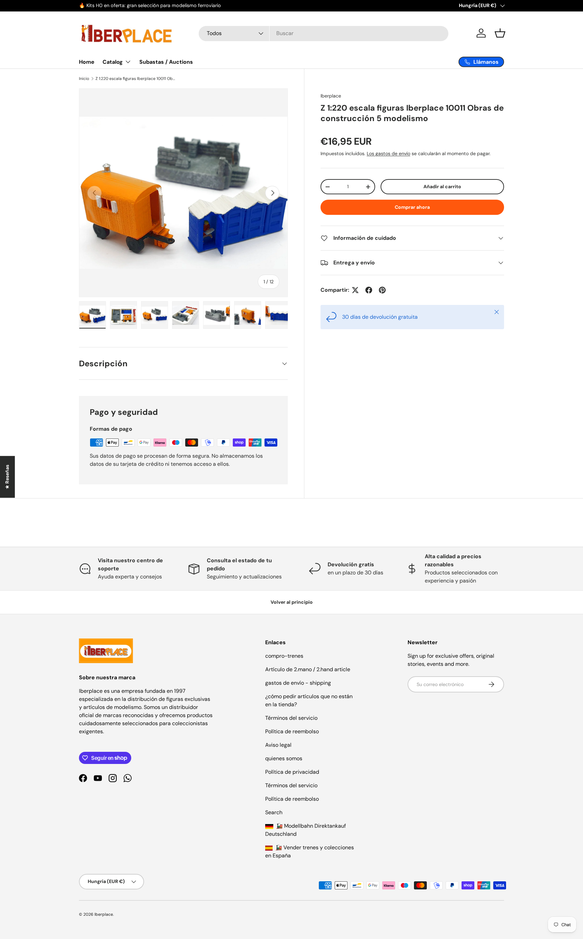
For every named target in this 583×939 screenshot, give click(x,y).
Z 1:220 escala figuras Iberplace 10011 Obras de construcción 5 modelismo (135, 78)
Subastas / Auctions (166, 61)
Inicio (84, 78)
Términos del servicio (291, 717)
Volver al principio (292, 602)
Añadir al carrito (442, 186)
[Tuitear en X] (355, 290)
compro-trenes (284, 655)
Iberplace (331, 96)
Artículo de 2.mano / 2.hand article (307, 669)
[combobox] (323, 33)
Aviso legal (278, 744)
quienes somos (283, 758)
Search (273, 812)
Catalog (113, 61)
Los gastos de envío (388, 153)
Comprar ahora (412, 207)
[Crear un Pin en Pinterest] (382, 290)
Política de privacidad (292, 771)
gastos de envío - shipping (298, 682)
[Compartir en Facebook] (369, 290)
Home (86, 61)
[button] (500, 33)
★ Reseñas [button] (7, 477)
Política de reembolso (292, 731)
